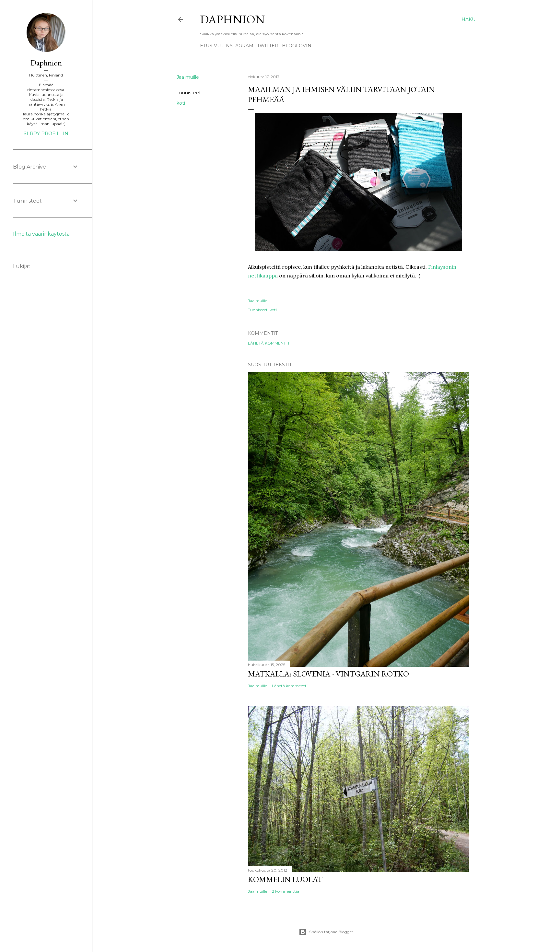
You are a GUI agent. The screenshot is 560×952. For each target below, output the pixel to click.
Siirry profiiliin (46, 133)
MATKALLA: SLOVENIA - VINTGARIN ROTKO (328, 674)
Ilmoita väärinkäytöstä (41, 234)
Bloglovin (296, 46)
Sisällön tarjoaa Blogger (331, 931)
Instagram (238, 46)
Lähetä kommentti (268, 343)
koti (181, 103)
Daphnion (232, 19)
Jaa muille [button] (188, 77)
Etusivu (210, 46)
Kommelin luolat (285, 879)
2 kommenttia (285, 891)
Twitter (267, 46)
